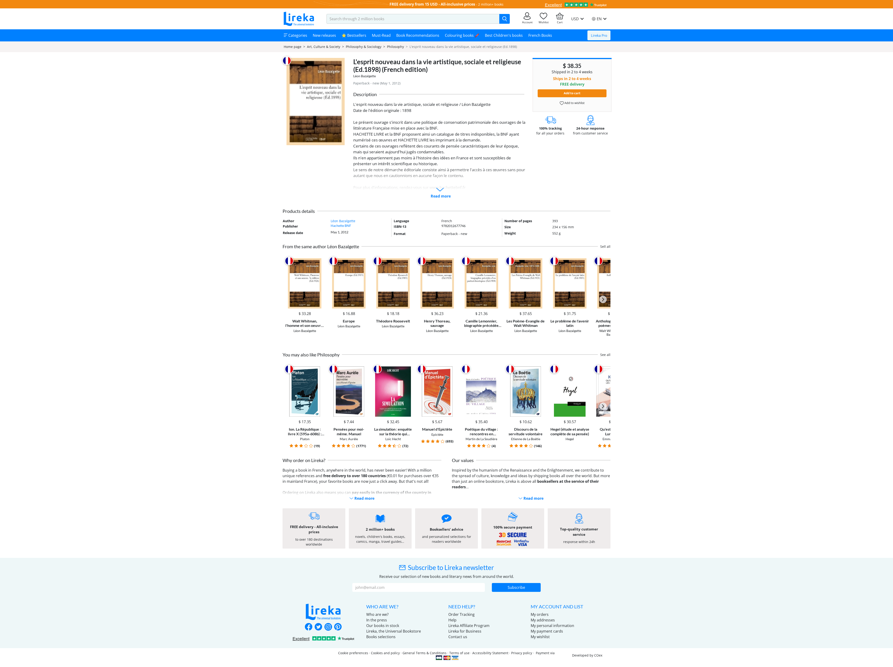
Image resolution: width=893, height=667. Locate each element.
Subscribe (516, 587)
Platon (305, 439)
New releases (324, 35)
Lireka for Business (464, 631)
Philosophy (395, 46)
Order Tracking (461, 614)
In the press (376, 620)
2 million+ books (490, 4)
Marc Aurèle (349, 439)
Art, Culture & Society (323, 46)
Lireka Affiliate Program (469, 625)
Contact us (457, 636)
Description (365, 94)
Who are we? (377, 614)
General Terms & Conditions (424, 653)
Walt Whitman (609, 331)
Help (452, 620)
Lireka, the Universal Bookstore (393, 631)
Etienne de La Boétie (525, 439)
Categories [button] (297, 35)
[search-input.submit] (504, 19)
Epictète (437, 434)
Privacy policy (521, 653)
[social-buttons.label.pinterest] (338, 627)
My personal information (552, 625)
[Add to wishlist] (320, 261)
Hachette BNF (341, 226)
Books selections (381, 636)
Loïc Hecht (393, 439)
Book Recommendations (417, 35)
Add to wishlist (574, 103)
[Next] (603, 299)
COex (598, 655)
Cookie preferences (353, 653)
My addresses (543, 620)
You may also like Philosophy (311, 354)
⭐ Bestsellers (354, 35)
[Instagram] (328, 627)
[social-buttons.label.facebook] (308, 627)
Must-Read (381, 35)
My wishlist (540, 636)
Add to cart (572, 93)
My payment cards (547, 631)
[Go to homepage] (299, 19)
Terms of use (459, 653)
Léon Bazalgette (364, 76)
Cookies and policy (385, 653)
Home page (292, 46)
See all (605, 354)
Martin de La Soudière (481, 439)
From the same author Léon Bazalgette (321, 246)
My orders (540, 614)
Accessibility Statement (490, 653)
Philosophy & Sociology (363, 46)
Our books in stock (382, 625)
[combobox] (413, 19)
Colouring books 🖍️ (462, 35)
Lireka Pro (599, 35)
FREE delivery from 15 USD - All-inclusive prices (432, 4)
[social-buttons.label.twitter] (318, 627)
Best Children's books (504, 35)
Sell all (605, 246)
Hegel (570, 439)
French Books (540, 35)
